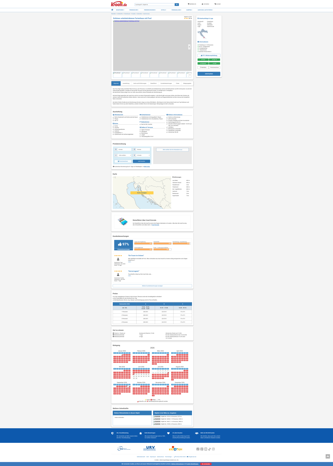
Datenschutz (160, 456)
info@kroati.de (192, 456)
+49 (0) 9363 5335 (180, 456)
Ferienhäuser (127, 13)
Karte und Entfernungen (139, 83)
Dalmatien (139, 13)
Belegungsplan (187, 83)
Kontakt (218, 4)
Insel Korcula (146, 13)
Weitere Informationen (177, 464)
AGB (147, 456)
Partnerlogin (168, 456)
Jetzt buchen (141, 161)
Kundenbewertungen (166, 83)
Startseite (113, 13)
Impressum (153, 456)
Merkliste (203, 67)
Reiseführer (153, 83)
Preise (177, 83)
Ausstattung (126, 83)
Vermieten (206, 4)
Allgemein (116, 83)
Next (189, 47)
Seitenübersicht (141, 456)
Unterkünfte (120, 13)
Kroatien (134, 13)
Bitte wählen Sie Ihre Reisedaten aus (172, 149)
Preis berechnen (123, 161)
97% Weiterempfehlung (209, 55)
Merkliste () (192, 4)
